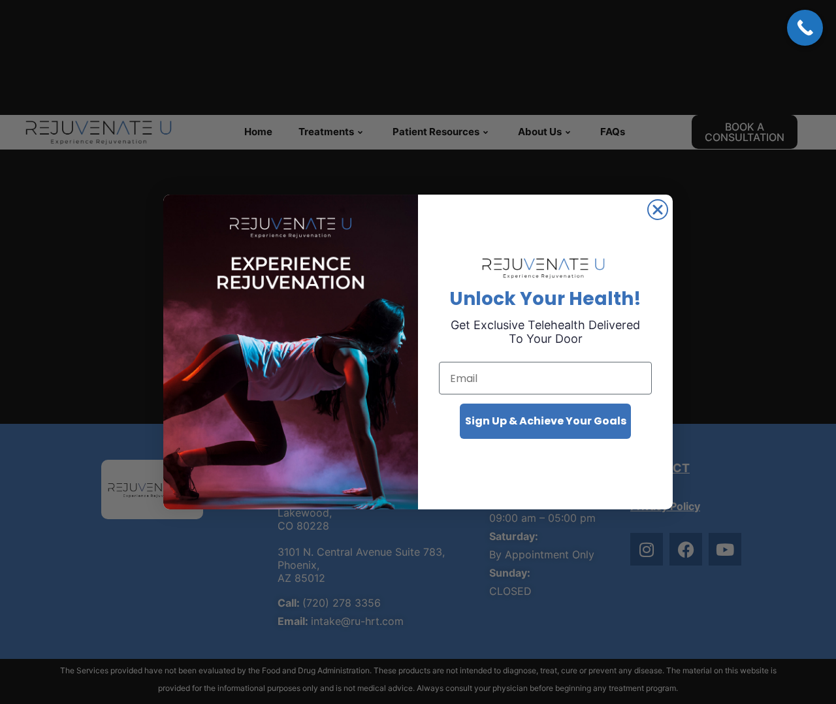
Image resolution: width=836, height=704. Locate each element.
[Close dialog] (657, 209)
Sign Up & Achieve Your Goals (545, 420)
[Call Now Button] (805, 28)
